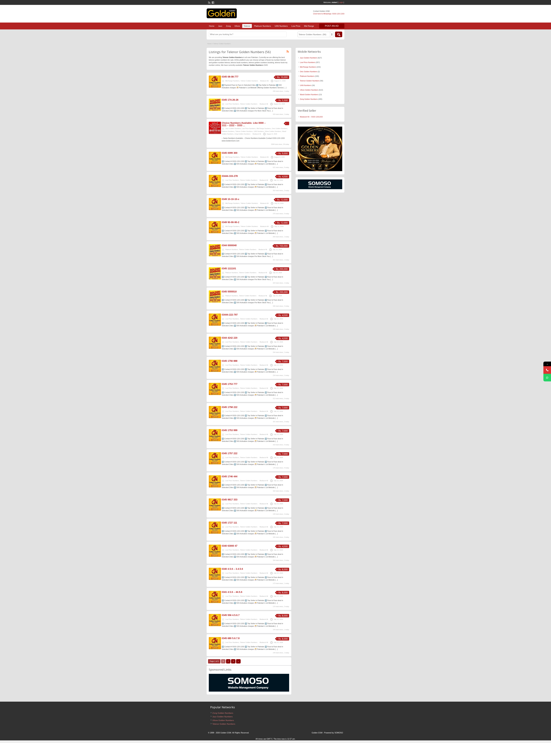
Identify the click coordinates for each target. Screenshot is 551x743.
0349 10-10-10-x (230, 199)
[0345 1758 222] (215, 418)
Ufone (237, 26)
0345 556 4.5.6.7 (230, 615)
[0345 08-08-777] (215, 87)
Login (341, 2)
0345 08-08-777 (230, 76)
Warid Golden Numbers (309, 95)
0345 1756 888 (229, 361)
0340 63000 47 (229, 545)
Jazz (220, 26)
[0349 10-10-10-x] (215, 210)
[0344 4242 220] (215, 348)
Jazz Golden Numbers (233, 128)
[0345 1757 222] (215, 464)
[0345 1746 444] (215, 487)
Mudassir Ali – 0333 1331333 (311, 117)
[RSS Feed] (209, 2)
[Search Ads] (338, 34)
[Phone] (547, 370)
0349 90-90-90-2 (230, 222)
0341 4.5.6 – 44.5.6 (232, 592)
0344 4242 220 (229, 337)
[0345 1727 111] (215, 533)
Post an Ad (332, 26)
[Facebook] (213, 2)
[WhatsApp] (547, 377)
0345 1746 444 (229, 476)
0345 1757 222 (229, 453)
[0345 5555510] (215, 302)
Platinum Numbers (262, 26)
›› (238, 661)
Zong (228, 26)
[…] (285, 88)
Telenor (247, 26)
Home (211, 26)
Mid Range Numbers (232, 81)
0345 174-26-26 (230, 99)
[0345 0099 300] (215, 163)
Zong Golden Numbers (242, 134)
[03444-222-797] (215, 325)
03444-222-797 (230, 314)
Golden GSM (317, 733)
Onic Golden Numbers (279, 128)
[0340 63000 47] (215, 556)
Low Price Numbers (232, 104)
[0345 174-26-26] (215, 110)
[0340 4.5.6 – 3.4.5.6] (215, 579)
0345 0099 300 (229, 153)
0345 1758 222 (229, 407)
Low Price (295, 26)
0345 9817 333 (229, 499)
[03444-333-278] (215, 186)
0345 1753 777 (229, 384)
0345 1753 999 (229, 430)
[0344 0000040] (215, 256)
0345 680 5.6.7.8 (230, 638)
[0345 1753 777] (215, 394)
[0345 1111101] (215, 279)
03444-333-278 (230, 176)
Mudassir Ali (264, 81)
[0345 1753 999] (215, 441)
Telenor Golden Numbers (249, 81)
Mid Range (309, 26)
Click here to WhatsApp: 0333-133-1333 (328, 14)
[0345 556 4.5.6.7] (215, 626)
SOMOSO (338, 733)
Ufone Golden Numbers (273, 131)
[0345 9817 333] (215, 510)
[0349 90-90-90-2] (215, 233)
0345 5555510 (229, 291)
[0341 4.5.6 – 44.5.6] (215, 602)
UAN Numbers (281, 26)
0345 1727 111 (229, 522)
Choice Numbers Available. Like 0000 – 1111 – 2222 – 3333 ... (244, 124)
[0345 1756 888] (215, 371)
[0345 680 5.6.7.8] (215, 649)
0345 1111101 (229, 268)
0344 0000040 (229, 245)
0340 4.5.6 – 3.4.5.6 (232, 569)
